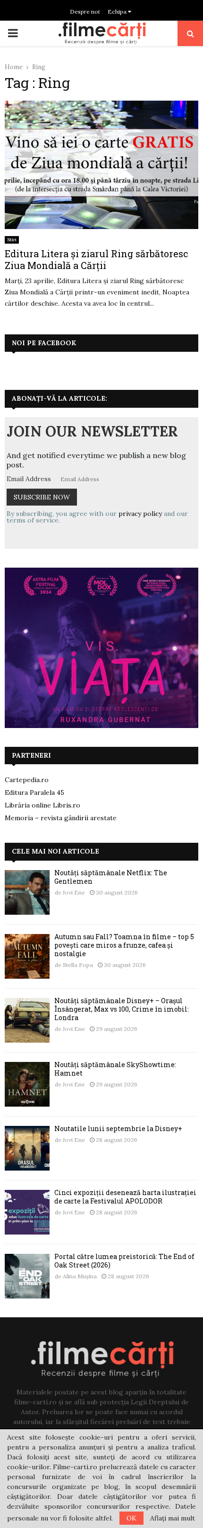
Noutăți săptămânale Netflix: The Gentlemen (110, 877)
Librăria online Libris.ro (42, 805)
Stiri (12, 240)
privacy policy (140, 513)
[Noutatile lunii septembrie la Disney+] (27, 1148)
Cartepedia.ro (27, 780)
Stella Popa (78, 964)
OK (131, 1518)
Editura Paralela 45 (34, 792)
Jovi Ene (74, 892)
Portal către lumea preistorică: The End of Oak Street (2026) (124, 1260)
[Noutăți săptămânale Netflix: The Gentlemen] (27, 892)
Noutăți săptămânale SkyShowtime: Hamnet (115, 1068)
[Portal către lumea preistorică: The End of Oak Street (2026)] (27, 1276)
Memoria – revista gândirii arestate (61, 818)
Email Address (29, 479)
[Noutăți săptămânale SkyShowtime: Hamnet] (27, 1084)
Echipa (118, 11)
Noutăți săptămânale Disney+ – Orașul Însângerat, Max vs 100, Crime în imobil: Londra (121, 1009)
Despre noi (85, 11)
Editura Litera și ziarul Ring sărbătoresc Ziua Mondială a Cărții (96, 259)
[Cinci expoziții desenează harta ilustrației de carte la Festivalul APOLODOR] (27, 1212)
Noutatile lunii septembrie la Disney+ (118, 1128)
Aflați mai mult (172, 1518)
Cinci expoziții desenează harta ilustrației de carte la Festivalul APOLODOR (125, 1196)
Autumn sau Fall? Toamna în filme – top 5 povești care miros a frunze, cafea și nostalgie (124, 945)
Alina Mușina (80, 1276)
